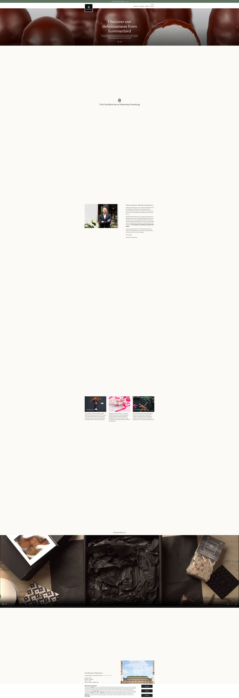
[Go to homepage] (89, 8)
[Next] (236, 27)
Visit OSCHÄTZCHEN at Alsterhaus (118, 1)
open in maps (107, 675)
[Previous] (2, 27)
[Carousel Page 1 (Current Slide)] (118, 41)
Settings (147, 690)
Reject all (147, 695)
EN (153, 4)
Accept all (147, 686)
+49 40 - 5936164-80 (93, 682)
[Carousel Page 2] (119, 41)
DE (151, 4)
